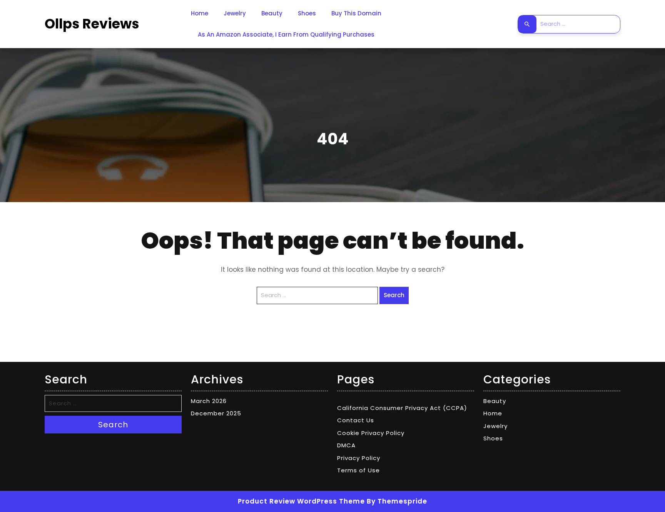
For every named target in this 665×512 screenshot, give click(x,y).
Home (199, 13)
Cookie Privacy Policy (370, 433)
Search (527, 24)
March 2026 (209, 401)
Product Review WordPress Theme (301, 501)
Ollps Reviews (92, 23)
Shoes (307, 13)
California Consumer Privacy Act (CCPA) (402, 408)
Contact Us (355, 420)
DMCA (346, 445)
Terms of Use (358, 470)
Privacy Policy (358, 458)
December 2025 (216, 413)
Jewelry (235, 13)
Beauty (271, 13)
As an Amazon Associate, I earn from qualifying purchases (286, 34)
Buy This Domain (356, 13)
